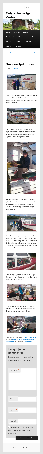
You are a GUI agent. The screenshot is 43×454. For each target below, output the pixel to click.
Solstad (28, 41)
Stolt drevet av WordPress (21, 448)
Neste (34, 53)
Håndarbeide (10, 37)
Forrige (9, 53)
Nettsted (13, 421)
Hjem (8, 32)
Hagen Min (16, 32)
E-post (13, 410)
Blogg (25, 337)
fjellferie (19, 340)
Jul (19, 37)
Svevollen (17, 46)
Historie (25, 32)
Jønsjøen (26, 37)
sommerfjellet (10, 342)
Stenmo (8, 46)
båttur (14, 340)
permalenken (28, 342)
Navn (13, 398)
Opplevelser (18, 41)
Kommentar (14, 370)
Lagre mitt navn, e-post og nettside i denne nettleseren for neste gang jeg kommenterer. (20, 430)
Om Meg (9, 41)
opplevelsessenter (29, 340)
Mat (33, 37)
